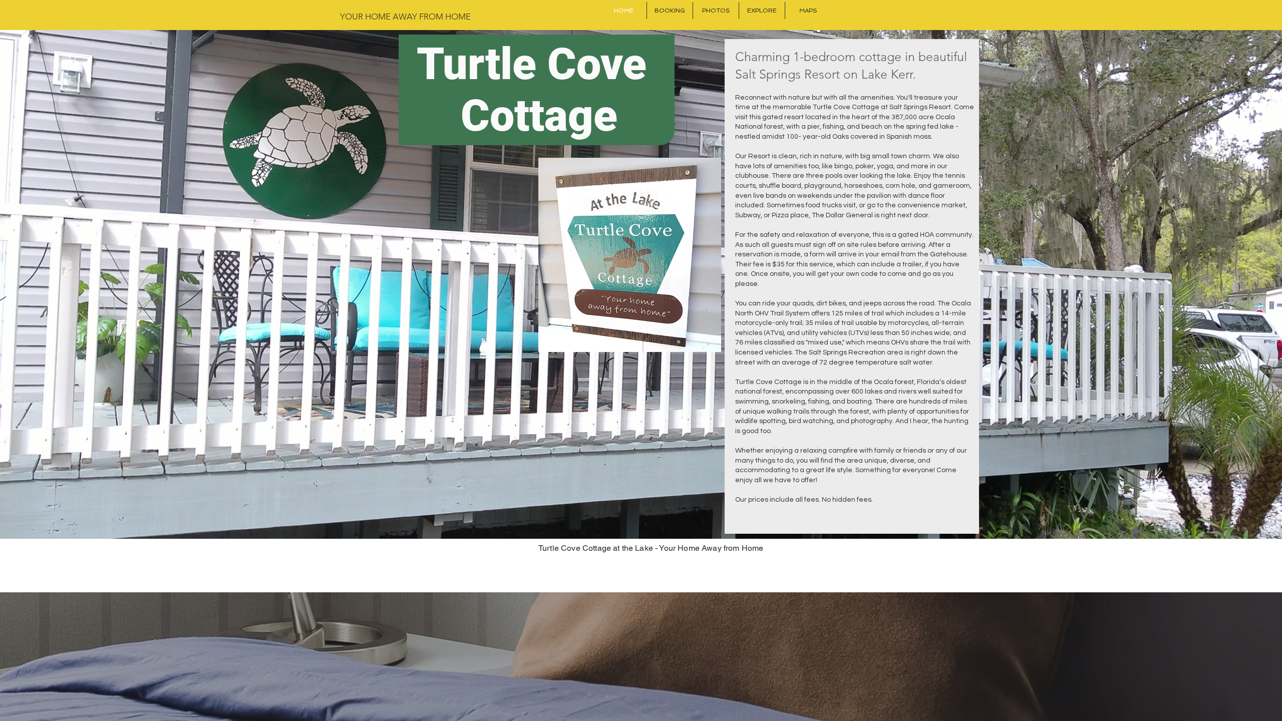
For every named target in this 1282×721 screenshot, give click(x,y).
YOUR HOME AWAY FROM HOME (405, 17)
